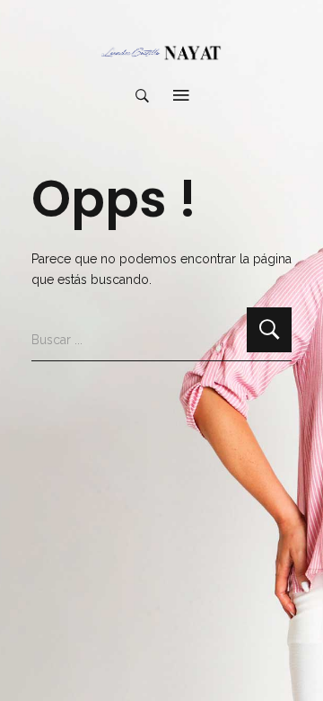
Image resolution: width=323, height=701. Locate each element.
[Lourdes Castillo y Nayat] (161, 52)
